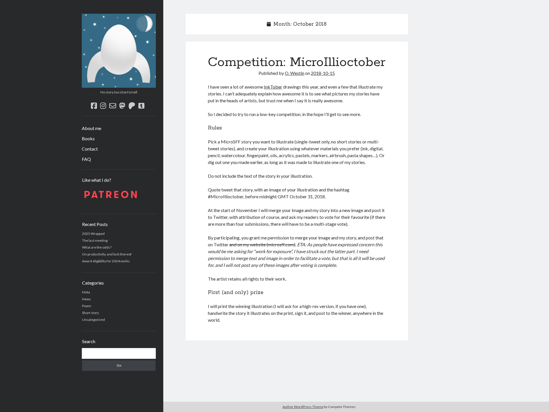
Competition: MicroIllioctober (296, 62)
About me (91, 128)
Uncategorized (93, 319)
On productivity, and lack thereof (107, 254)
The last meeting (95, 240)
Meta (86, 292)
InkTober (273, 86)
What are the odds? (97, 247)
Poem (86, 306)
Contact (90, 148)
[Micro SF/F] (119, 85)
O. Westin (294, 73)
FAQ (86, 159)
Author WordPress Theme (303, 407)
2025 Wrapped (93, 233)
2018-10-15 (323, 73)
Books (88, 138)
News (86, 299)
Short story (90, 313)
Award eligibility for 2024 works (106, 261)
